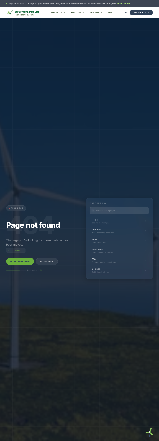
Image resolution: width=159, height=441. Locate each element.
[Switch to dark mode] (125, 12)
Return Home (22, 261)
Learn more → (123, 3)
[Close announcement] (151, 3)
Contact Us (140, 12)
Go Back (48, 261)
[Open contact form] (149, 431)
